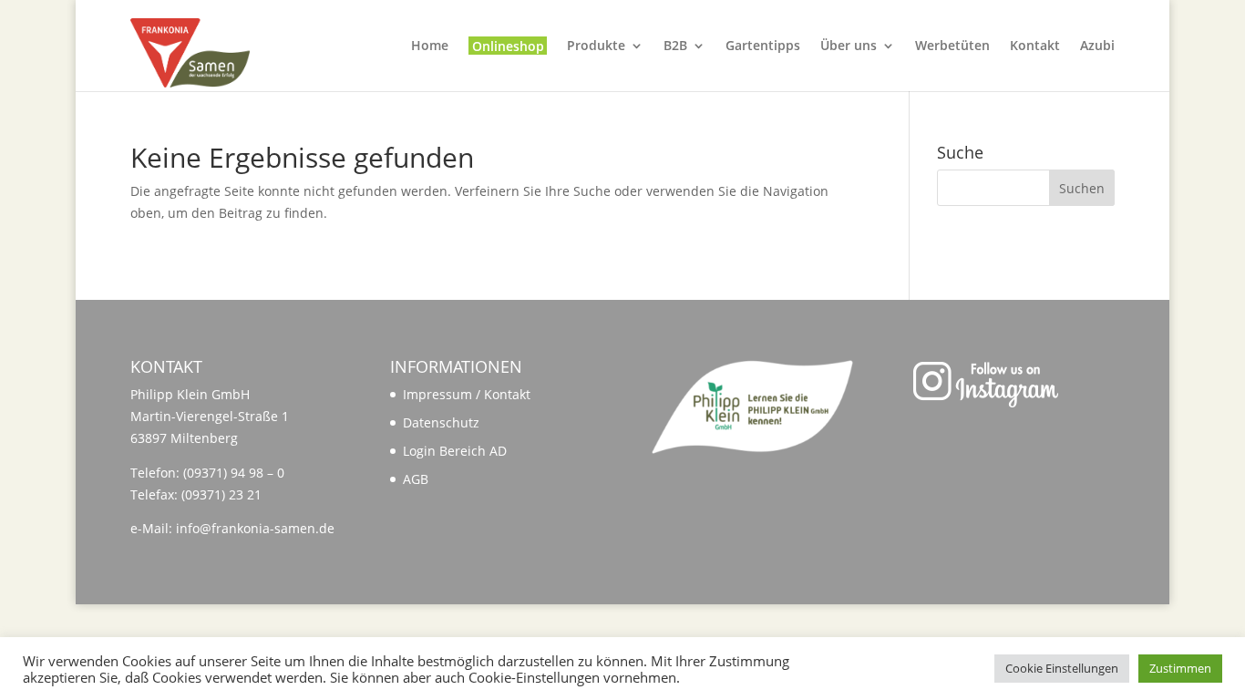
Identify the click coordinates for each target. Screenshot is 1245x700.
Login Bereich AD (455, 450)
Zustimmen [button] (1180, 668)
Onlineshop (508, 46)
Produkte (596, 46)
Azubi (1097, 46)
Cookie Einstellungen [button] (1061, 668)
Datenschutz (441, 422)
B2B (675, 46)
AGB (415, 479)
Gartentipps (762, 46)
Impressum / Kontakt (466, 394)
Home (429, 46)
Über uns (848, 46)
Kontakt (1035, 46)
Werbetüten (952, 46)
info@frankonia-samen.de (255, 528)
